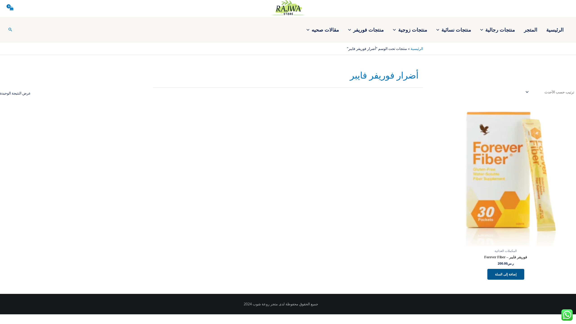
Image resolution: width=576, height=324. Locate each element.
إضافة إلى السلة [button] (506, 274)
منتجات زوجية (412, 29)
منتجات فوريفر (368, 29)
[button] (482, 29)
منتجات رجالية (500, 29)
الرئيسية (555, 29)
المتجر (530, 29)
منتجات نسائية (456, 29)
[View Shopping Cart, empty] (12, 8)
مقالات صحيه (325, 29)
